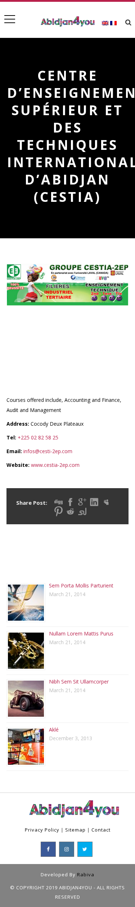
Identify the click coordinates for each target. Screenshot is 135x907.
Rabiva (85, 874)
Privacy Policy (42, 829)
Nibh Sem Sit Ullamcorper (79, 681)
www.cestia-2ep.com (55, 464)
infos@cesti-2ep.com (47, 451)
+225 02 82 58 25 (38, 437)
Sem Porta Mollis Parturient (81, 585)
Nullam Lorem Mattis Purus (81, 633)
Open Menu (9, 19)
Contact (101, 829)
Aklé (54, 729)
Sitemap (75, 829)
